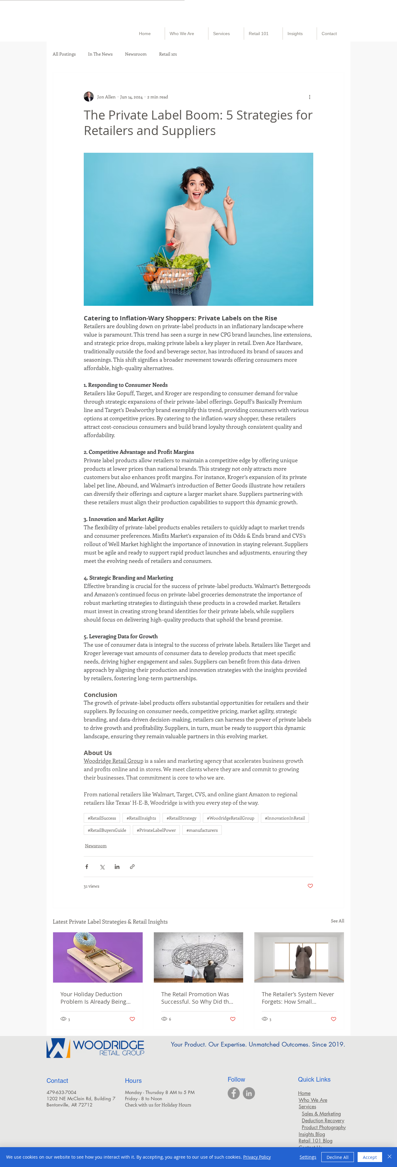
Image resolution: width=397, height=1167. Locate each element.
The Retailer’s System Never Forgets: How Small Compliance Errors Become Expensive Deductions (298, 997)
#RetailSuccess (102, 818)
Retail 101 (168, 54)
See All (337, 921)
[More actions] (309, 96)
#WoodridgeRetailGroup (230, 818)
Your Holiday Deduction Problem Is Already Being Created (93, 997)
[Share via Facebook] (87, 867)
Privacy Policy (257, 1157)
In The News (100, 54)
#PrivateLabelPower (156, 830)
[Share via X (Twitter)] (102, 867)
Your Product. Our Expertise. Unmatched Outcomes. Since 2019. (258, 1044)
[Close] (389, 1157)
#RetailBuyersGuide (107, 830)
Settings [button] (308, 1157)
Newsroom (136, 54)
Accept (370, 1157)
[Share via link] (132, 867)
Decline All (338, 1157)
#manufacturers (202, 830)
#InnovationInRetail (285, 818)
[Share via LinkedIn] (117, 867)
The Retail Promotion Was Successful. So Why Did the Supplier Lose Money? (196, 997)
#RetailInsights (141, 818)
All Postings (64, 54)
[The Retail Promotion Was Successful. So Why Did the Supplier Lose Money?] (198, 957)
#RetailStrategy (181, 818)
